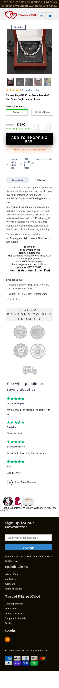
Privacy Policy (12, 574)
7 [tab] (31, 69)
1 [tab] (15, 69)
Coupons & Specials (15, 618)
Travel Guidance (13, 613)
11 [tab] (41, 69)
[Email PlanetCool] (7, 639)
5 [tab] (25, 69)
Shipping (41, 180)
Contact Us (10, 579)
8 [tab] (33, 69)
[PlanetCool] (18, 15)
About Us (10, 583)
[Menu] (42, 15)
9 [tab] (36, 69)
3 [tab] (20, 69)
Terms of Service (13, 588)
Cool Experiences (14, 603)
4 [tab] (23, 69)
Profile (8, 623)
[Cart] (50, 15)
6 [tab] (28, 69)
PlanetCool (18, 650)
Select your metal (15, 106)
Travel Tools (11, 608)
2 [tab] (17, 69)
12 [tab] (44, 69)
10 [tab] (38, 69)
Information (17, 180)
